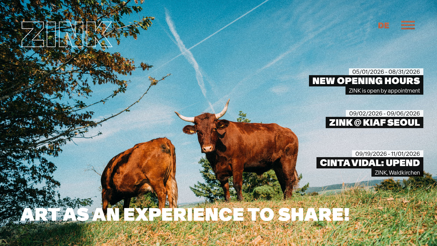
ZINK (66, 34)
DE (383, 25)
